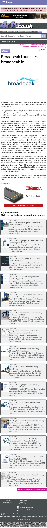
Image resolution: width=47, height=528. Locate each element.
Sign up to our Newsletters (11, 514)
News (40, 32)
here (27, 10)
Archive (35, 32)
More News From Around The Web (33, 489)
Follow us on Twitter (25, 510)
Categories (8, 504)
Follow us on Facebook (26, 507)
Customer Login (7, 502)
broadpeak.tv (5, 184)
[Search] (43, 36)
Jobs (30, 32)
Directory (3, 32)
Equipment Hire (23, 32)
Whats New (23, 500)
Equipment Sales (12, 32)
